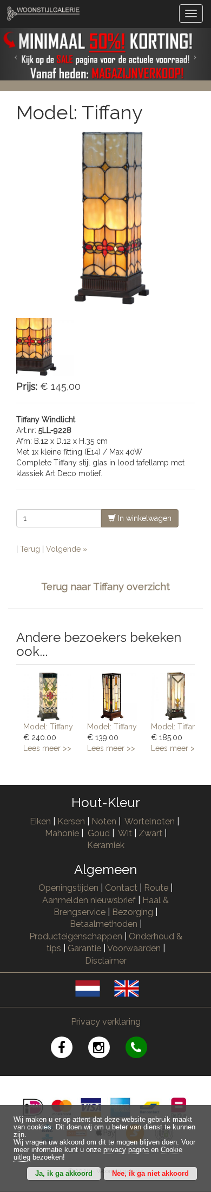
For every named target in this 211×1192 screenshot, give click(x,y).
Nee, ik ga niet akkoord (150, 1173)
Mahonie (62, 833)
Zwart (150, 833)
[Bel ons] (143, 1049)
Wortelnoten (149, 821)
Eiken (40, 821)
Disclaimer (106, 961)
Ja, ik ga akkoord (64, 1173)
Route (156, 888)
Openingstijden (68, 888)
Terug (30, 549)
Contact (121, 888)
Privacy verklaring (106, 1022)
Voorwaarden (134, 948)
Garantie (84, 948)
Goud (99, 833)
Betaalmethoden (103, 924)
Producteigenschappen (75, 936)
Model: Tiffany (48, 726)
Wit (125, 833)
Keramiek (105, 845)
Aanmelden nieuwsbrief (89, 900)
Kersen (71, 821)
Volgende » (66, 549)
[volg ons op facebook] (69, 1049)
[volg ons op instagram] (107, 1049)
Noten (103, 821)
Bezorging (133, 912)
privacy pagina (126, 1150)
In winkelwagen (144, 518)
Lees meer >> (47, 748)
